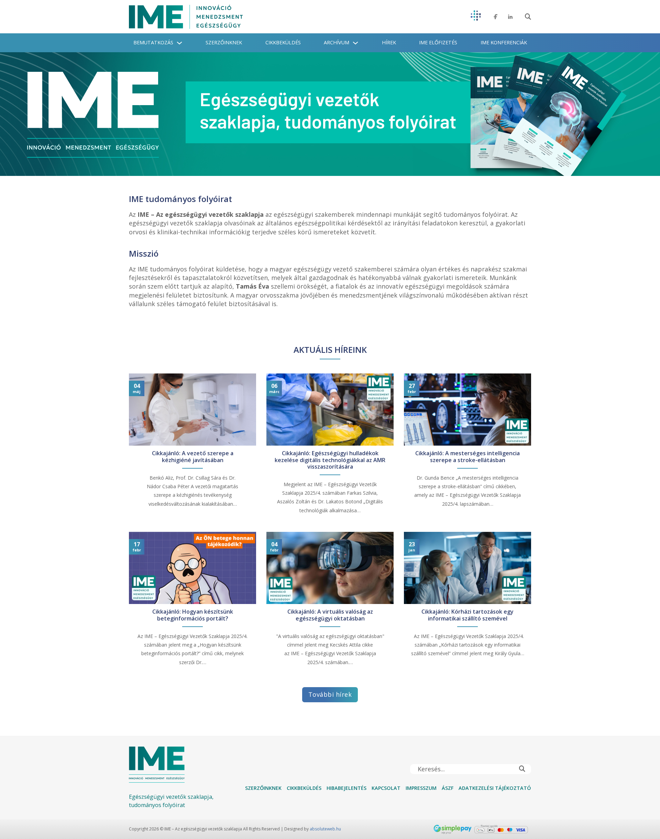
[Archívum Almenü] (355, 43)
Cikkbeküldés (283, 42)
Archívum (336, 42)
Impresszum (421, 788)
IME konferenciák (504, 42)
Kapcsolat (386, 788)
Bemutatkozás (153, 42)
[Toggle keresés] (528, 17)
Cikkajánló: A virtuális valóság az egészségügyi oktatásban (330, 615)
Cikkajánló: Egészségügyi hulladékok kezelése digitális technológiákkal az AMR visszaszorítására (330, 460)
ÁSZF (447, 788)
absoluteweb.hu (325, 829)
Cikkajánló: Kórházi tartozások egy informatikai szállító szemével (467, 615)
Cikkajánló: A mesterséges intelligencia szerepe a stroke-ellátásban (467, 456)
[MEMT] (476, 16)
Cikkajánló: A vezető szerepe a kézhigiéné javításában (192, 456)
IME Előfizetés (438, 42)
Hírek (389, 42)
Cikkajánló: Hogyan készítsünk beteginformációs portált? (192, 615)
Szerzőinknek (224, 42)
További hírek (330, 694)
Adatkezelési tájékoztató (495, 788)
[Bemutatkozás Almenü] (179, 43)
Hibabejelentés (346, 788)
